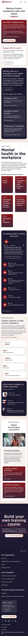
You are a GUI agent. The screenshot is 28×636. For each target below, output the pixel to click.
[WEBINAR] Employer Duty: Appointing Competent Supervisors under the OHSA (15, 411)
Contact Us (6, 609)
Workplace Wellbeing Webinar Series (16, 305)
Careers (3, 564)
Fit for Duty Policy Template (14, 297)
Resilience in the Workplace (15, 394)
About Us (3, 558)
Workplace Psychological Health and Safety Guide (16, 265)
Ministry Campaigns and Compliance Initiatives (12, 596)
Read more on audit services (10, 105)
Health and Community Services (9, 575)
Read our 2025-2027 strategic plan (9, 337)
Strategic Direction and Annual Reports (10, 561)
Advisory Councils (5, 567)
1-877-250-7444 (10, 606)
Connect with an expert (9, 496)
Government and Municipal (7, 579)
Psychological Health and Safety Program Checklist (7, 203)
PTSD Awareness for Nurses (14, 289)
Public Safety (4, 585)
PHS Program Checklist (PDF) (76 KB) (13, 258)
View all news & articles (8, 389)
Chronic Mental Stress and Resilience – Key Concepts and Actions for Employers (16, 282)
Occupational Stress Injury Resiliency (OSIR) (20, 184)
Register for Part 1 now (9, 40)
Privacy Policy (4, 627)
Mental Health (5, 182)
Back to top (22, 551)
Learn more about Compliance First (12, 134)
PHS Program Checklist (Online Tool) (13, 256)
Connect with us (8, 62)
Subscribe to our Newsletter (9, 616)
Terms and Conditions (5, 624)
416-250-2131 (8, 605)
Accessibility (3, 629)
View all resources (7, 311)
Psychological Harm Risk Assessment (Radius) (20, 202)
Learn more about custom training (14, 535)
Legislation (4, 593)
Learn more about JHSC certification (10, 36)
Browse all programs (8, 120)
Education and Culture (6, 582)
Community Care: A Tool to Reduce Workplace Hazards (15, 273)
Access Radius (7, 478)
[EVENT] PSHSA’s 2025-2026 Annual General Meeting (16, 403)
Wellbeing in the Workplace (7, 220)
